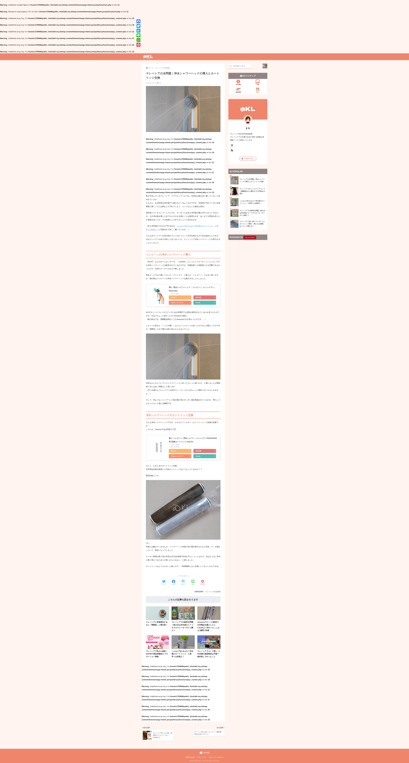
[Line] (138, 35)
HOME (206, 752)
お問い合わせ (190, 757)
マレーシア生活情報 (212, 592)
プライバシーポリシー (216, 757)
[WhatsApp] (138, 40)
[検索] (265, 66)
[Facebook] (138, 21)
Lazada (198, 302)
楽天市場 (198, 297)
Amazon (173, 297)
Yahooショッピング (177, 302)
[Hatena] (138, 30)
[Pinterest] (138, 44)
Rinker (177, 293)
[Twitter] (138, 26)
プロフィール (201, 757)
